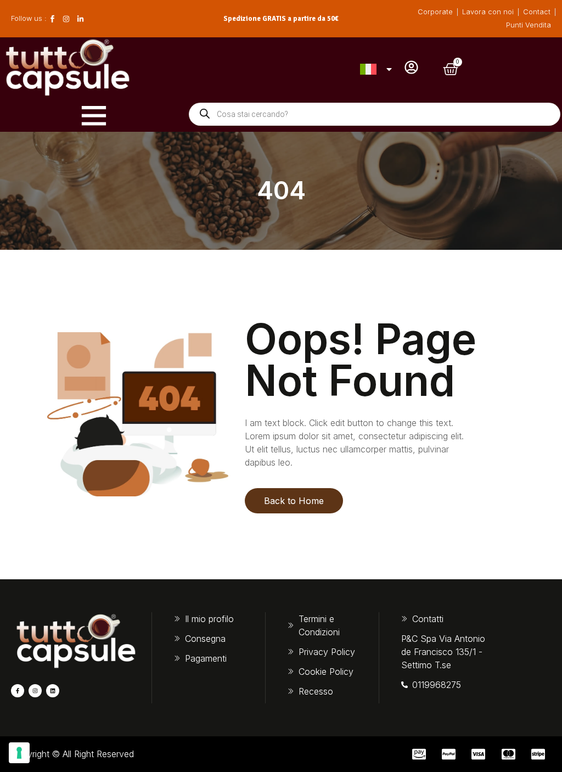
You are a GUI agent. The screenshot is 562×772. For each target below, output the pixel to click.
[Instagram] (35, 690)
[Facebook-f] (17, 690)
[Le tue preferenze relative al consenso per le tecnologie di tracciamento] (19, 752)
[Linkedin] (52, 690)
